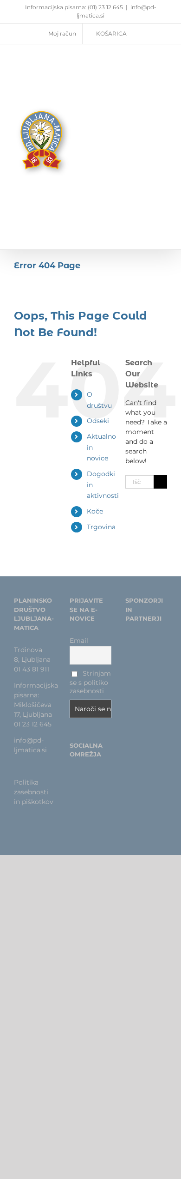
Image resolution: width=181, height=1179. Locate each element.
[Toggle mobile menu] (163, 133)
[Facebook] (72, 776)
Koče (95, 511)
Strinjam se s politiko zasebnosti (90, 682)
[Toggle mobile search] (146, 133)
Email (79, 640)
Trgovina (101, 527)
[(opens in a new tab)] (143, 646)
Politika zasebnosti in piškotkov (33, 792)
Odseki (98, 421)
